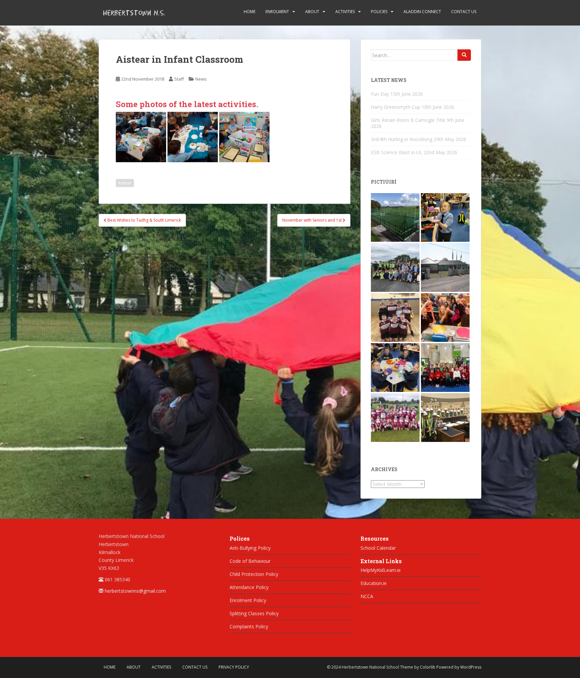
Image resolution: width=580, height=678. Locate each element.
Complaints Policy (249, 626)
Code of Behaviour (250, 561)
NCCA (366, 596)
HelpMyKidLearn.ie (380, 570)
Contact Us (463, 11)
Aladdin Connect (422, 11)
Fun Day (380, 94)
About (312, 11)
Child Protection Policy (254, 574)
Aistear (125, 183)
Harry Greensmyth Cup (395, 107)
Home (249, 11)
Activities (345, 11)
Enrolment (277, 11)
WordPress (470, 667)
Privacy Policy (234, 667)
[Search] (464, 55)
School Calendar (378, 548)
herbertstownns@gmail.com (135, 591)
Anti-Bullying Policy (250, 548)
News (201, 79)
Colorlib (427, 667)
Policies (379, 11)
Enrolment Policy (248, 600)
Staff (179, 79)
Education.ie (373, 583)
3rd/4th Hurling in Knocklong (401, 139)
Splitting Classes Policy (254, 613)
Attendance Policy (249, 587)
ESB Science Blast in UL (396, 152)
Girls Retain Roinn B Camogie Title (408, 120)
